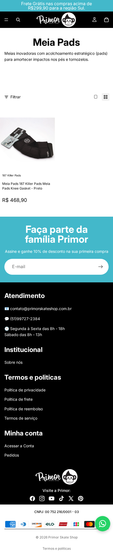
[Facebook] (32, 498)
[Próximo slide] (97, 81)
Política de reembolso (23, 408)
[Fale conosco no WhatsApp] (102, 523)
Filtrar (15, 96)
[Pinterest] (80, 498)
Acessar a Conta (19, 445)
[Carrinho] (106, 20)
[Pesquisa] (18, 20)
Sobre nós (13, 362)
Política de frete (18, 399)
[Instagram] (42, 498)
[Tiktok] (61, 498)
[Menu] (6, 19)
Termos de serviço (20, 418)
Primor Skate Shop (63, 537)
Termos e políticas (57, 548)
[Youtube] (51, 498)
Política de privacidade (25, 390)
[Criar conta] (100, 267)
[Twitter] (71, 498)
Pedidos (11, 455)
